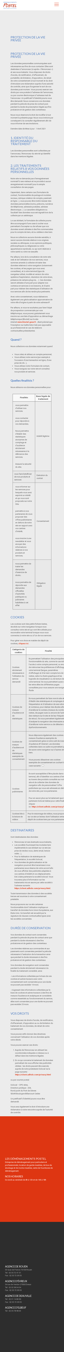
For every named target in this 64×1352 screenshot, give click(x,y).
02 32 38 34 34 (15, 1287)
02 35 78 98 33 (15, 1311)
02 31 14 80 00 (15, 1299)
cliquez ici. (23, 643)
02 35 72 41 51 (15, 1273)
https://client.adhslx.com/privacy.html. (32, 888)
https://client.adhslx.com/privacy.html (33, 1075)
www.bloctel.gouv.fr (26, 322)
